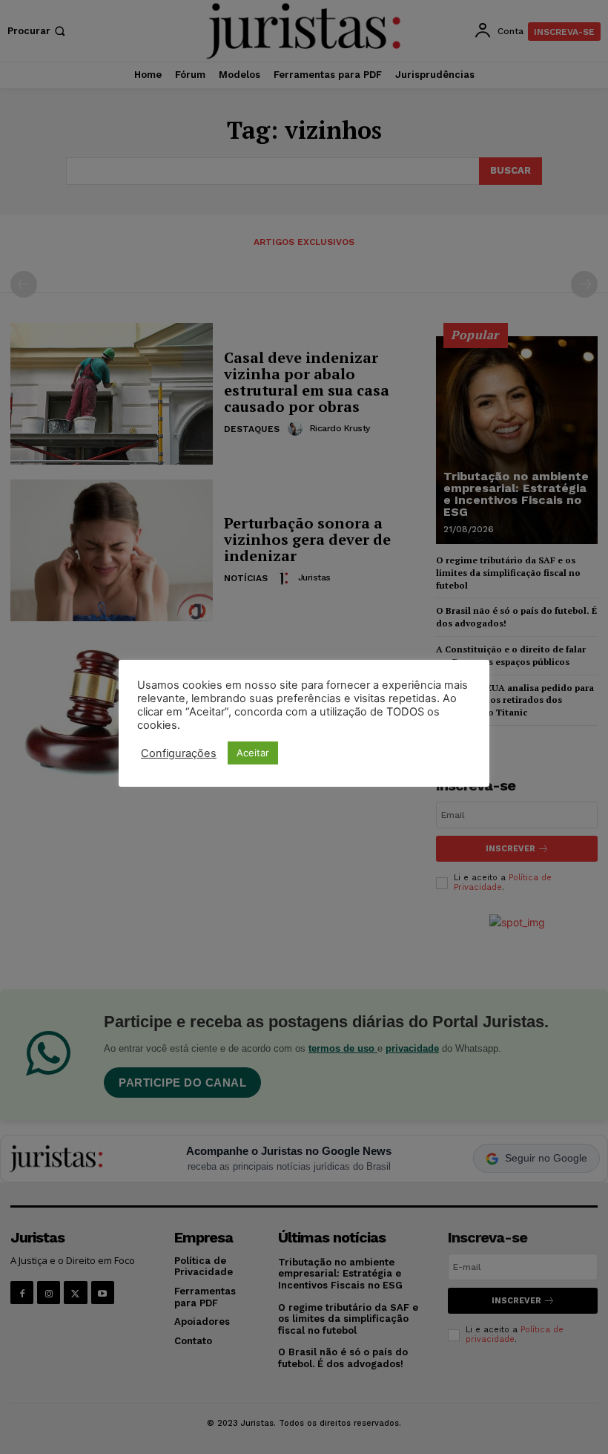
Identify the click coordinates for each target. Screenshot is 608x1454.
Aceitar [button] (253, 753)
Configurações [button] (179, 753)
